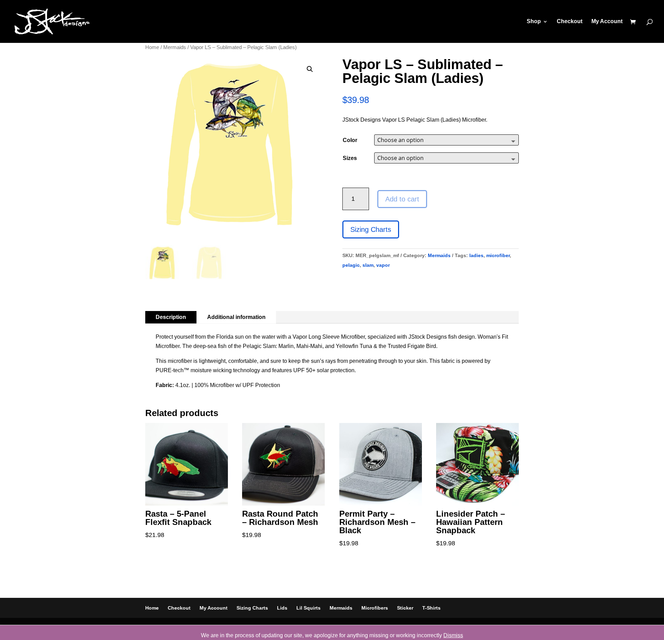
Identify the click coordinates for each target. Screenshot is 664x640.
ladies (476, 255)
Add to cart (402, 199)
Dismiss (453, 635)
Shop (534, 21)
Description (171, 317)
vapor (383, 265)
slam (368, 265)
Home (152, 47)
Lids (282, 608)
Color (350, 140)
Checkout (569, 21)
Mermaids (174, 47)
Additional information (236, 317)
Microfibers (374, 608)
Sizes (350, 158)
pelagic (351, 265)
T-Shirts (431, 608)
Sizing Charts (370, 229)
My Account (606, 21)
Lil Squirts (308, 608)
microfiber (498, 255)
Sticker (405, 608)
